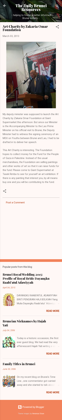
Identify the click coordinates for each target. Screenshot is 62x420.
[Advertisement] (31, 230)
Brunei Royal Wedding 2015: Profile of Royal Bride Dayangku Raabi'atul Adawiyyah (26, 278)
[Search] (57, 7)
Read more (52, 310)
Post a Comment (15, 202)
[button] (57, 27)
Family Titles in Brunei (19, 364)
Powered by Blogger (33, 407)
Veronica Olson (38, 414)
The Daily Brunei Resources (31, 7)
